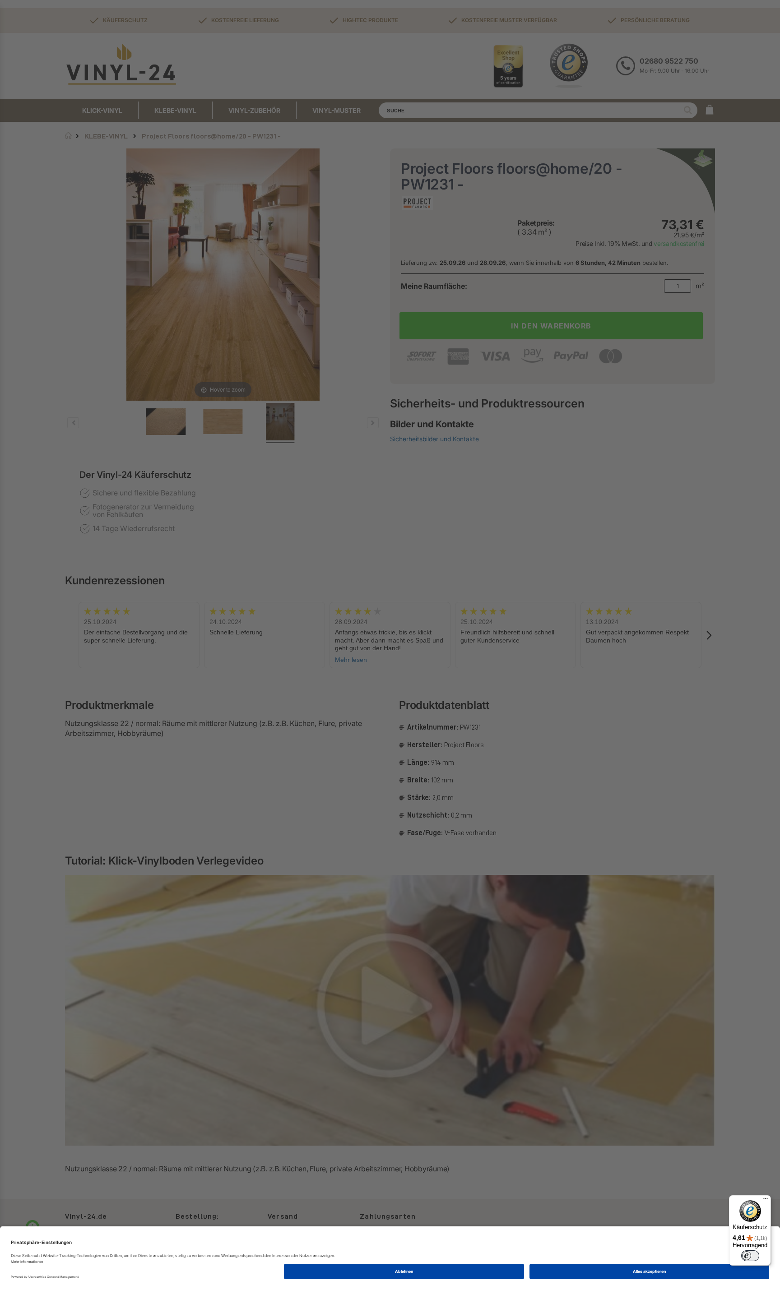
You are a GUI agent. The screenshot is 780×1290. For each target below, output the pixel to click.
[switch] (750, 1255)
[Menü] (765, 1200)
